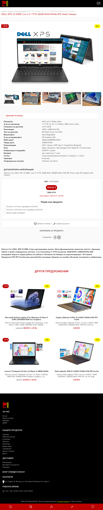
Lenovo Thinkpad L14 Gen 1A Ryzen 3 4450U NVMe (26, 371)
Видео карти (7, 446)
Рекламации (7, 462)
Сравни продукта (61, 224)
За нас (5, 416)
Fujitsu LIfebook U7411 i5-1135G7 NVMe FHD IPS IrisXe (76, 318)
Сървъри (6, 434)
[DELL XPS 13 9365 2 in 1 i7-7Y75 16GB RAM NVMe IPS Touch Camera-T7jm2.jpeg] (31, 99)
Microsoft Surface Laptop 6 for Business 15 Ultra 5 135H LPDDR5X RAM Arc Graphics (26, 318)
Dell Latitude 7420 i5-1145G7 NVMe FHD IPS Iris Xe (76, 371)
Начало (3, 11)
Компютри (6, 439)
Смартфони (7, 449)
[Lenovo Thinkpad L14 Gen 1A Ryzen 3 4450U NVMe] (26, 353)
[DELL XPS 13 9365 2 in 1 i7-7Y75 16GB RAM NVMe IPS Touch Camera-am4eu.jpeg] (72, 99)
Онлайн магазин (63, 501)
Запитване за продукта (51, 231)
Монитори (6, 444)
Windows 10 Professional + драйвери (24, 210)
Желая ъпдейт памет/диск (15, 213)
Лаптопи (10, 11)
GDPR (5, 423)
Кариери (6, 420)
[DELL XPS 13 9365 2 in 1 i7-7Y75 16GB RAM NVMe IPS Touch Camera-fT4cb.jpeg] (92, 99)
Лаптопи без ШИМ (20, 11)
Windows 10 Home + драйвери (22, 207)
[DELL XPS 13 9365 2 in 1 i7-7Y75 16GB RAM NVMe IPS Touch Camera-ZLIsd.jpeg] (11, 99)
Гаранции (6, 467)
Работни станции (9, 437)
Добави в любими (42, 224)
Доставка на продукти (11, 465)
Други (5, 453)
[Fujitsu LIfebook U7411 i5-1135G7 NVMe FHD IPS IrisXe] (76, 299)
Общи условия (8, 418)
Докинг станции (8, 451)
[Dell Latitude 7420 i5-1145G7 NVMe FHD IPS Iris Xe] (76, 353)
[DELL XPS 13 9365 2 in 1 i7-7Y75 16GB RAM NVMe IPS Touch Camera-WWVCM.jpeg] (51, 99)
